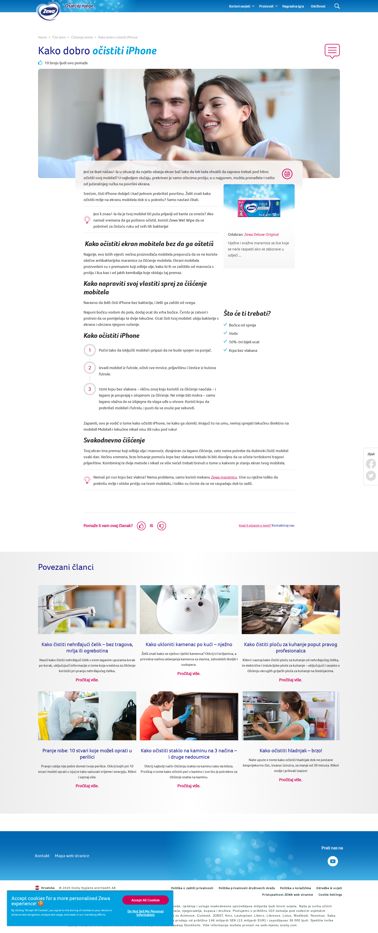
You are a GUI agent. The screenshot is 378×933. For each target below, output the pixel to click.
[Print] (287, 174)
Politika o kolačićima (295, 888)
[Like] (141, 526)
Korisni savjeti (239, 6)
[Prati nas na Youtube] (332, 860)
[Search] (337, 6)
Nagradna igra (293, 6)
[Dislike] (161, 526)
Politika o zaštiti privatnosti (192, 888)
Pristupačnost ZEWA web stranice (287, 895)
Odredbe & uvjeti (329, 888)
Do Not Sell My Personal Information (146, 913)
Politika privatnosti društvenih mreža (247, 888)
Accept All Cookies (145, 900)
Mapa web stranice (72, 855)
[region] (90, 908)
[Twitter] (371, 476)
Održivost (318, 6)
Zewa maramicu (224, 477)
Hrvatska (48, 888)
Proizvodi (266, 6)
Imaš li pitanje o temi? (255, 525)
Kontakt (42, 855)
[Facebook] (371, 464)
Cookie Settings (330, 895)
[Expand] (253, 6)
